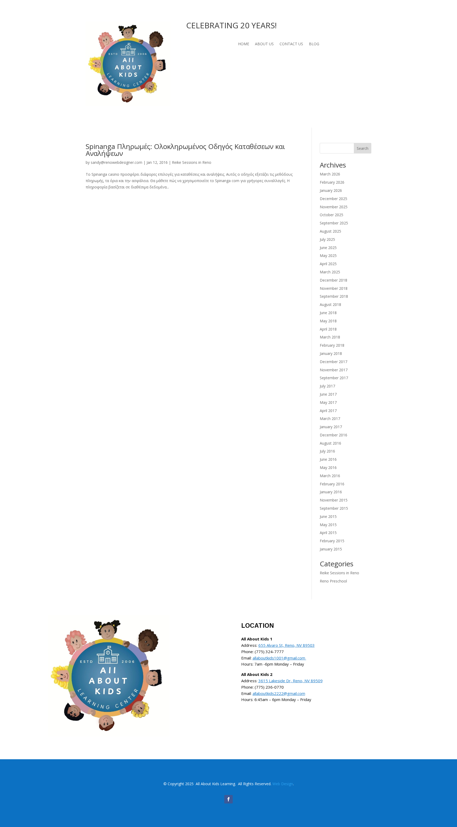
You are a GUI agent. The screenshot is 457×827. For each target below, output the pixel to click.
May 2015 (328, 524)
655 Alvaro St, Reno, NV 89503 (286, 645)
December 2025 (333, 198)
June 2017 (328, 394)
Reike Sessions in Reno (191, 162)
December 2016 (333, 434)
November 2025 (334, 206)
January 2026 (331, 190)
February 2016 (332, 483)
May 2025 (328, 255)
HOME (243, 44)
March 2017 (330, 418)
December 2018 (333, 280)
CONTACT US (291, 44)
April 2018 (328, 329)
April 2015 (328, 532)
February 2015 (332, 540)
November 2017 (334, 369)
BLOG (314, 44)
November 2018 (334, 288)
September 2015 (334, 508)
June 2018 (328, 312)
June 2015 (328, 516)
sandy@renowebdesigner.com (116, 162)
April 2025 (328, 263)
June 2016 (328, 459)
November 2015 (334, 500)
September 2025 (334, 222)
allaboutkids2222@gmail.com (279, 693)
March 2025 (330, 271)
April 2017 (328, 410)
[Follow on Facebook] (228, 799)
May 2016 (328, 467)
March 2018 (330, 337)
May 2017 (328, 402)
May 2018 (328, 320)
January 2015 (331, 549)
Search (362, 148)
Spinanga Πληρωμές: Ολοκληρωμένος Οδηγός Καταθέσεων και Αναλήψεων (185, 150)
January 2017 (331, 426)
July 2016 (327, 451)
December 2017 (333, 361)
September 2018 (334, 296)
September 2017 (334, 377)
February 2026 (332, 182)
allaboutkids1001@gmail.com (279, 658)
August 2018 (330, 304)
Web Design (282, 783)
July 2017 (327, 385)
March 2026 (330, 174)
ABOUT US (264, 44)
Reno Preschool (333, 581)
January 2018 (331, 353)
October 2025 (331, 214)
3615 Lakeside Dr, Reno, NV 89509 (290, 680)
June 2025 (328, 247)
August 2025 (330, 231)
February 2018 (332, 345)
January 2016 (331, 491)
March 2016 (330, 475)
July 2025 (327, 239)
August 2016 (330, 443)
